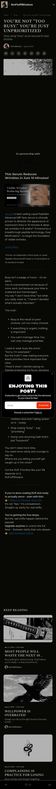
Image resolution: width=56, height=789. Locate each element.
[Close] (52, 374)
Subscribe (44, 405)
